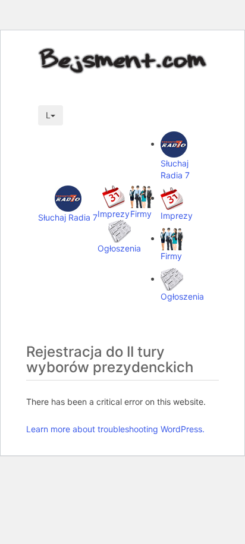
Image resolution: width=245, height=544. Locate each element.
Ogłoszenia (119, 248)
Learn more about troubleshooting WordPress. (115, 429)
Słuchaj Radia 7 (68, 217)
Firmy (141, 214)
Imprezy (114, 214)
